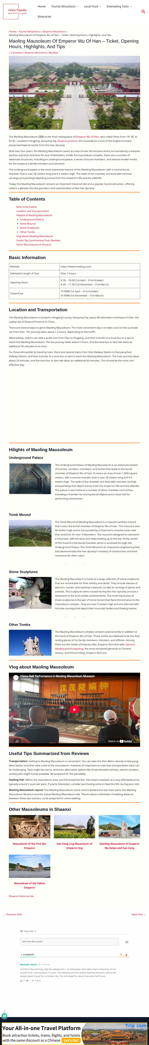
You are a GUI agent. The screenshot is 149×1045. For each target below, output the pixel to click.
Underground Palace (32, 219)
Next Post (139, 914)
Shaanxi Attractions (36, 52)
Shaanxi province (67, 141)
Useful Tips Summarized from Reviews (38, 240)
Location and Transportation (32, 211)
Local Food (91, 6)
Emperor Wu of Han (87, 136)
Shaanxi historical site (21, 896)
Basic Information (26, 206)
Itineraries (44, 16)
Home (42, 6)
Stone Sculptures (29, 227)
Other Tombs (27, 232)
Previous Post (12, 914)
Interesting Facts (118, 6)
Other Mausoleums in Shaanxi (33, 244)
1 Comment (16, 52)
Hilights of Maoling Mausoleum (34, 215)
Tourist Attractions (63, 6)
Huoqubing (76, 648)
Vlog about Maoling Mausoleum (34, 236)
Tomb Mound (27, 223)
